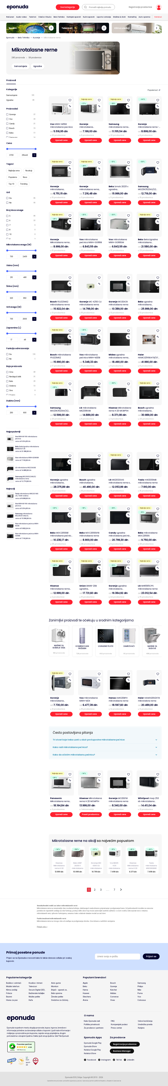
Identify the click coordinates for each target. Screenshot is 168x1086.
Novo (25, 177)
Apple (85, 983)
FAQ (112, 1021)
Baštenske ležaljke (36, 993)
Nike (139, 990)
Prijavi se (151, 956)
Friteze (9, 993)
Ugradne (9, 100)
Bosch (11, 128)
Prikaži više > (42, 927)
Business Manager (122, 1051)
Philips (140, 986)
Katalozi (158, 17)
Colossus (142, 1000)
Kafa (31, 1000)
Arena (85, 1000)
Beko (11, 133)
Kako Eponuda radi (92, 1021)
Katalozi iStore (90, 1053)
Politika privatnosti (92, 1024)
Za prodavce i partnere (93, 1028)
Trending (23, 184)
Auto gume (56, 983)
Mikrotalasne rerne (52, 37)
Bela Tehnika (59, 17)
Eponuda (10, 37)
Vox (10, 119)
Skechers (87, 997)
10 (10, 234)
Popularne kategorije (19, 977)
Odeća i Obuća (44, 17)
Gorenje (12, 114)
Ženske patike (57, 997)
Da (10, 198)
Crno (11, 372)
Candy (12, 124)
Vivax (112, 1000)
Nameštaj (132, 17)
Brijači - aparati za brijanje (59, 990)
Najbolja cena (14, 171)
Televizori (33, 986)
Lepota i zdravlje (104, 17)
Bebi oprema (56, 993)
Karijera (141, 1028)
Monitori (54, 986)
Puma (140, 993)
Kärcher (113, 990)
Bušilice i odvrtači (13, 983)
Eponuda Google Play (92, 1043)
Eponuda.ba (117, 1081)
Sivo (11, 390)
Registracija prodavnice (140, 7)
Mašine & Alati (119, 17)
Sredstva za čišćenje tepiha (60, 1000)
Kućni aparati (88, 17)
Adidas (113, 993)
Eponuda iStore (90, 1046)
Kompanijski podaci (119, 1024)
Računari (10, 17)
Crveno (12, 395)
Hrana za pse (12, 1000)
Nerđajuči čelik (15, 377)
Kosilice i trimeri (35, 983)
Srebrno (12, 386)
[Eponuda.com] (17, 7)
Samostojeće (11, 95)
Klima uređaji (11, 990)
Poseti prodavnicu (90, 814)
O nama (89, 1015)
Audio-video (21, 17)
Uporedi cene (61, 140)
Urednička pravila (145, 1024)
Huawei (86, 993)
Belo (11, 381)
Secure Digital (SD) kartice (37, 990)
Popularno (13, 177)
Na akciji (28, 171)
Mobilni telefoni (12, 986)
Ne (10, 203)
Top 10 (11, 184)
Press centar (116, 1028)
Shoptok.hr (110, 1081)
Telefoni (32, 17)
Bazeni (9, 997)
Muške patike (34, 997)
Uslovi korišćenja (145, 1021)
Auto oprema (144, 17)
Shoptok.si (103, 1081)
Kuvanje (36, 37)
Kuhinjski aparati (74, 17)
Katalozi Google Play (92, 1050)
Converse (114, 997)
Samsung (13, 137)
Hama (85, 990)
